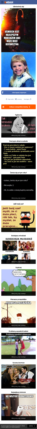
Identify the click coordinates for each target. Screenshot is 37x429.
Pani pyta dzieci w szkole (18, 141)
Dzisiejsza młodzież (18, 235)
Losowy (19, 99)
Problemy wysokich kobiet (18, 331)
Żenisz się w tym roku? (18, 172)
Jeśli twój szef (18, 204)
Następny (27, 99)
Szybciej (18, 267)
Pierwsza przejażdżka (18, 299)
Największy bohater (18, 392)
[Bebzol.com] (8, 2)
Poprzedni (11, 99)
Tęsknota (18, 115)
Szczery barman (19, 363)
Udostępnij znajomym (19, 92)
